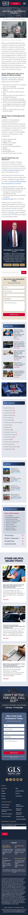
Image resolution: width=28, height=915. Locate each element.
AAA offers (5, 78)
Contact (4, 798)
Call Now (15, 3)
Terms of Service (14, 757)
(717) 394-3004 (17, 472)
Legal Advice (7, 429)
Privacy (5, 907)
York (13, 912)
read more (6, 599)
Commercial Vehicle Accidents (12, 422)
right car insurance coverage (12, 170)
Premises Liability (6, 816)
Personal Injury (8, 437)
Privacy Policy (21, 756)
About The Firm (8, 408)
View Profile (7, 265)
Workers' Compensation (10, 446)
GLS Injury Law (13, 212)
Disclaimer (10, 907)
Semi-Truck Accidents (19, 813)
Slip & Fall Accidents (7, 814)
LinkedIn (15, 265)
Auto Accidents (11, 40)
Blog (7, 19)
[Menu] (24, 3)
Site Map (22, 907)
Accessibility (16, 907)
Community (7, 425)
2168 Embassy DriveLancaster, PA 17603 (7, 850)
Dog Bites (6, 427)
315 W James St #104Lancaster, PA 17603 (20, 850)
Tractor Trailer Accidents (10, 442)
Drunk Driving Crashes (12, 519)
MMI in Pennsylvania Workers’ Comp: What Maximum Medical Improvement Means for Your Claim (14, 665)
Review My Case (14, 314)
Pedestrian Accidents (9, 434)
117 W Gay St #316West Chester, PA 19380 (19, 862)
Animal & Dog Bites (21, 819)
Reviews (4, 793)
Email (22, 265)
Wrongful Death (8, 449)
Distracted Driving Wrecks (12, 517)
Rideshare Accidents (11, 529)
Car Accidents (18, 40)
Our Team (4, 788)
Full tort (5, 186)
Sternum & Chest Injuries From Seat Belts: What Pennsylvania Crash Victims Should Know (13, 586)
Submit (5, 834)
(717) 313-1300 (17, 481)
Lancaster (5, 912)
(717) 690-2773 (17, 490)
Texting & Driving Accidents (13, 521)
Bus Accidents (8, 417)
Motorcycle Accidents (9, 432)
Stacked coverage (8, 199)
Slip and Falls (7, 439)
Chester (10, 912)
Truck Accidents (8, 444)
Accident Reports (8, 410)
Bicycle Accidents (8, 415)
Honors (3, 796)
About (3, 791)
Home (3, 19)
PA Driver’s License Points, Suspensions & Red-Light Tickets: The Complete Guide (14, 626)
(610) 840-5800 (17, 498)
